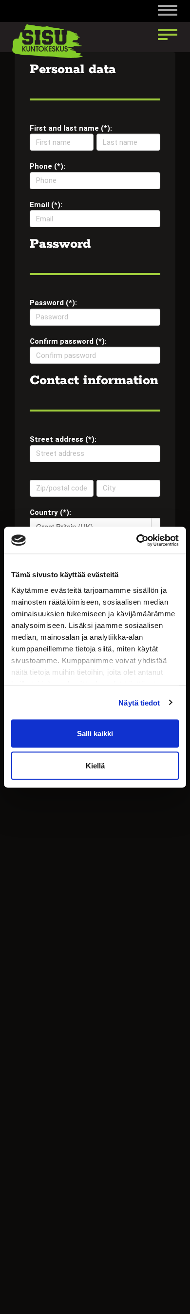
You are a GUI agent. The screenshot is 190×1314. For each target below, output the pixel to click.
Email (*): (46, 204)
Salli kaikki (95, 733)
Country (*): (50, 512)
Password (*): (53, 302)
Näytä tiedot (139, 702)
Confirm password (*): (68, 341)
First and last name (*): (71, 128)
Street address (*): (63, 439)
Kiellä (95, 765)
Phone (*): (47, 166)
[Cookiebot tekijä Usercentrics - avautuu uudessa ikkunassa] (137, 540)
